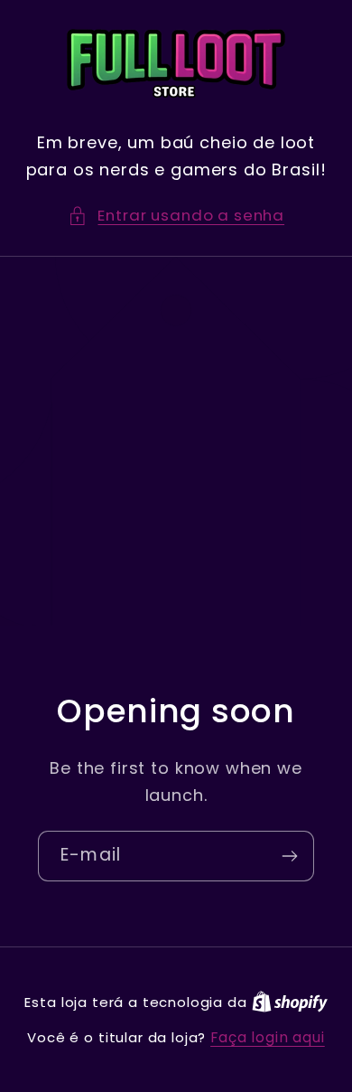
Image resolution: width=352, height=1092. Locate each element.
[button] (176, 216)
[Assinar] (289, 856)
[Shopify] (290, 1002)
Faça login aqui (267, 1037)
